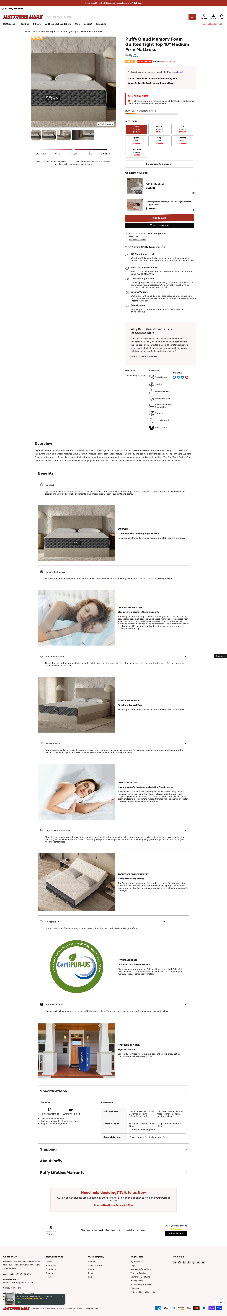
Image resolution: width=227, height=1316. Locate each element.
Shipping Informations (140, 1269)
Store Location (95, 1265)
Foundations (51, 1269)
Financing (101, 24)
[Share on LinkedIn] (182, 377)
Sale (77, 24)
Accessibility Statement (141, 1284)
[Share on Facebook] (174, 377)
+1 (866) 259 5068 (14, 8)
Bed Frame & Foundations (58, 24)
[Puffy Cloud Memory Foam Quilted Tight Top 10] (36, 135)
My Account (135, 1261)
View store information (137, 240)
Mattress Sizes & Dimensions (143, 1292)
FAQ (90, 1277)
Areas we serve (92, 1308)
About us (92, 1261)
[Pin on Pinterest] (186, 377)
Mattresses (9, 24)
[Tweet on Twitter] (178, 377)
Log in (133, 1265)
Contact (88, 24)
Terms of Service (138, 1273)
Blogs (90, 1273)
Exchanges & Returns (140, 1277)
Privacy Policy (136, 1280)
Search (49, 1261)
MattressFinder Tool (211, 24)
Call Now (138, 3)
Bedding (24, 24)
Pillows (37, 24)
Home (27, 31)
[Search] (192, 17)
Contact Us (93, 1269)
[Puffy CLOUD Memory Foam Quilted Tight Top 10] (49, 135)
